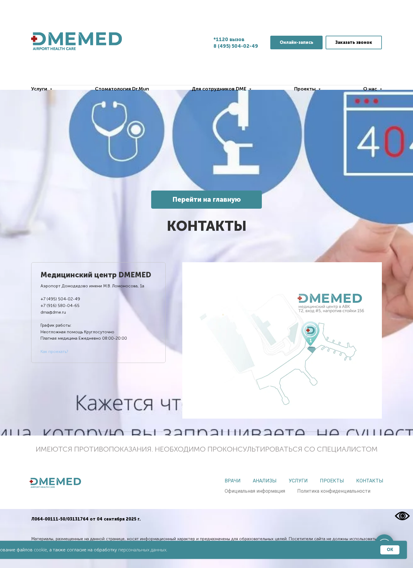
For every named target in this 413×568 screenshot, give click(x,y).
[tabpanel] (282, 340)
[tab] (98, 313)
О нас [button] (370, 89)
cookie (40, 550)
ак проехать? (55, 351)
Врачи (233, 481)
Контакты (369, 481)
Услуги (298, 481)
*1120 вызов (228, 39)
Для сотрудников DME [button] (220, 89)
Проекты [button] (305, 89)
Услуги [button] (39, 89)
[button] (354, 42)
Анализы (265, 481)
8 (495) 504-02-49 (235, 46)
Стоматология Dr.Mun (122, 89)
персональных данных (142, 550)
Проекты (332, 481)
